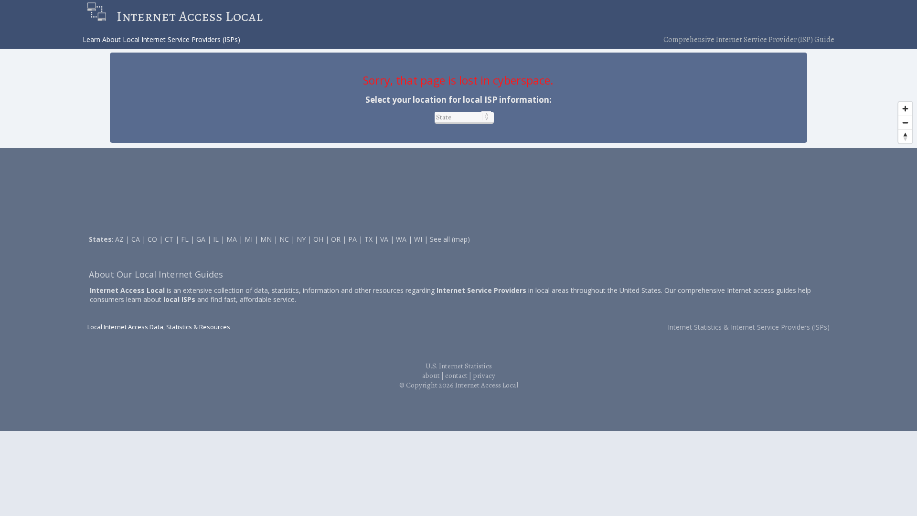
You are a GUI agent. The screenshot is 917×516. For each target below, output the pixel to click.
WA (401, 239)
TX (368, 239)
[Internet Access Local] (101, 16)
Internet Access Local (190, 16)
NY (301, 239)
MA (231, 239)
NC (284, 239)
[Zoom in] (905, 109)
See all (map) (450, 239)
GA (200, 239)
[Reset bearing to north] (905, 136)
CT (169, 239)
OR (336, 239)
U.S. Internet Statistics (459, 366)
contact (456, 375)
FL (185, 239)
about (431, 375)
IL (216, 239)
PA (352, 239)
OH (318, 239)
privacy (484, 375)
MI (249, 239)
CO (152, 239)
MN (266, 239)
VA (384, 239)
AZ (119, 239)
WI (418, 239)
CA (135, 239)
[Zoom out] (905, 122)
